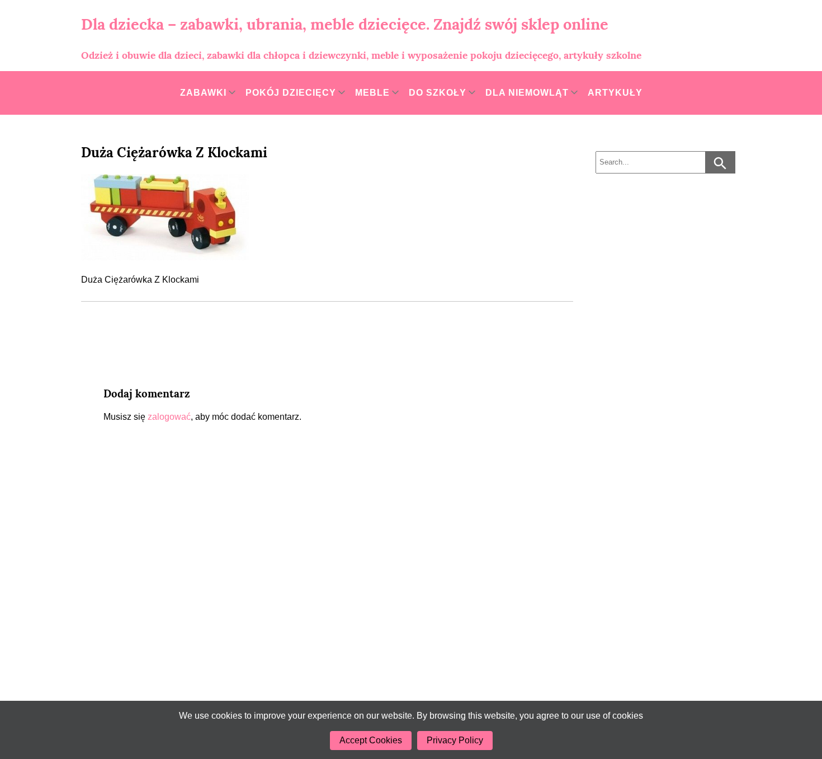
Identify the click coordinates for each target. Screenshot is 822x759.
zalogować (169, 416)
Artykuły (615, 92)
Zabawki (203, 92)
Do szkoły (437, 92)
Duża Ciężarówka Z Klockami (174, 152)
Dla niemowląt (527, 92)
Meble (372, 92)
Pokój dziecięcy (290, 92)
